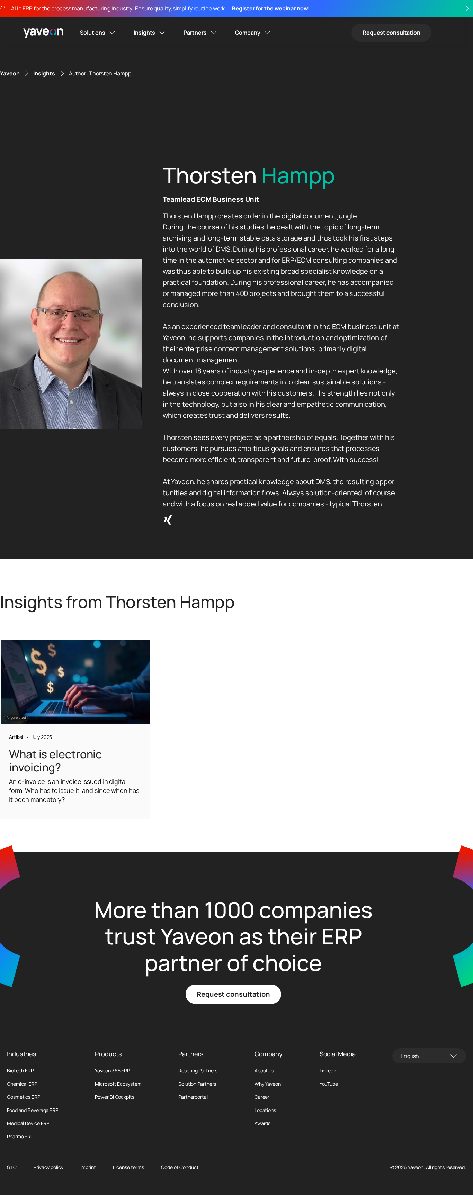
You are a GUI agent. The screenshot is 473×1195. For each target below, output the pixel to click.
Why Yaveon (268, 1084)
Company (247, 32)
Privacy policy (48, 1167)
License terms (128, 1167)
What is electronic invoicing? (55, 760)
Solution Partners (197, 1084)
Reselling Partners (197, 1071)
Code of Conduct (180, 1167)
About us (264, 1071)
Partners (195, 32)
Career (262, 1097)
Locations (265, 1110)
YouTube (329, 1084)
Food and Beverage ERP (32, 1110)
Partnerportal (193, 1097)
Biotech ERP (20, 1071)
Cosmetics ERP (23, 1097)
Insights (144, 32)
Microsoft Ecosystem (118, 1084)
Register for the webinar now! (271, 8)
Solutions (92, 32)
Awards (262, 1123)
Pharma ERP (20, 1136)
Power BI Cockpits (114, 1097)
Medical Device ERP (28, 1123)
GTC (12, 1167)
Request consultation (391, 32)
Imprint (88, 1167)
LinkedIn (328, 1071)
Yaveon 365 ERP (112, 1071)
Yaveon (9, 73)
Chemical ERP (22, 1084)
